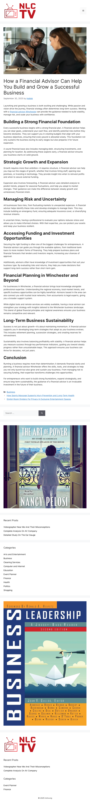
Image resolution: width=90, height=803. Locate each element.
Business (11, 392)
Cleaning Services (12, 562)
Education (8, 570)
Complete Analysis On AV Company (20, 531)
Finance (7, 578)
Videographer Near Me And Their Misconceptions (27, 527)
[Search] (42, 413)
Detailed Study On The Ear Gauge (19, 535)
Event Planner (10, 574)
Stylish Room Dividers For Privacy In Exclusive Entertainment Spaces (39, 399)
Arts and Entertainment (15, 554)
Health (7, 582)
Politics (7, 586)
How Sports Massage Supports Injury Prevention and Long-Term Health (40, 395)
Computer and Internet (14, 566)
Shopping (8, 590)
